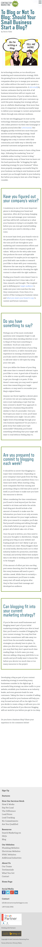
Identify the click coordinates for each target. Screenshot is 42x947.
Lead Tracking (8, 817)
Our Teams (7, 866)
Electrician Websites (11, 851)
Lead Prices (7, 814)
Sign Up (5, 790)
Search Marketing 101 (11, 833)
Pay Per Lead (8, 807)
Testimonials (8, 869)
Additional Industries (11, 858)
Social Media (8, 889)
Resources (6, 829)
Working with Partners (8, 928)
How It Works (8, 804)
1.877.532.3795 (7, 906)
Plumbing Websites (10, 848)
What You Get (8, 873)
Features (6, 796)
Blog (4, 839)
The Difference (9, 811)
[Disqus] (21, 756)
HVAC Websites (9, 854)
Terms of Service (6, 943)
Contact (5, 876)
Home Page (7, 881)
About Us (6, 863)
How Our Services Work (13, 801)
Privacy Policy (17, 943)
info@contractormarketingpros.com (15, 903)
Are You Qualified (10, 824)
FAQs (4, 836)
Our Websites (8, 844)
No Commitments (10, 821)
